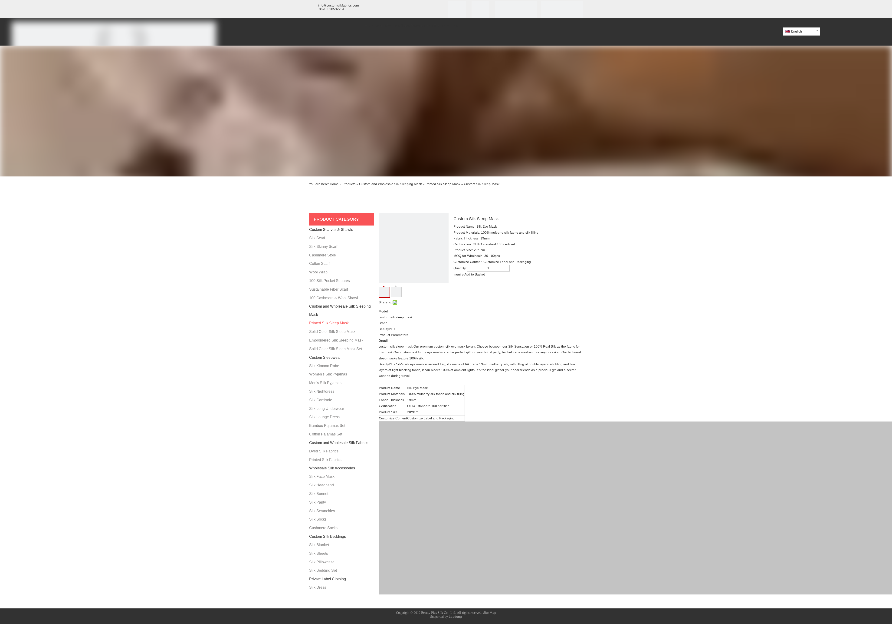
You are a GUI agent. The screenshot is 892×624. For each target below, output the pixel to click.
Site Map (489, 612)
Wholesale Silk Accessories (332, 468)
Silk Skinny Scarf (323, 247)
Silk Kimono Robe (324, 366)
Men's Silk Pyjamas (325, 383)
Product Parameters (393, 335)
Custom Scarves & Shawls (331, 230)
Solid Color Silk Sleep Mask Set (335, 349)
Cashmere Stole (322, 255)
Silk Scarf (317, 238)
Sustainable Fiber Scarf (328, 289)
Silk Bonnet (318, 494)
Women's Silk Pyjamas (328, 374)
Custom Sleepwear (325, 357)
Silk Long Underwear (326, 409)
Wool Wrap (318, 272)
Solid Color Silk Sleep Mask (332, 332)
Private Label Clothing (327, 579)
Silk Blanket (319, 545)
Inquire (458, 274)
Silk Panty (317, 502)
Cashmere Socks (323, 528)
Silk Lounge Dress (324, 417)
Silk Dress (317, 587)
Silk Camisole (320, 400)
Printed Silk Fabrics (325, 460)
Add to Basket (474, 274)
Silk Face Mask (321, 476)
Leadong (455, 616)
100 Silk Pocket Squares (329, 281)
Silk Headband (321, 485)
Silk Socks (318, 519)
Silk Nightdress (321, 391)
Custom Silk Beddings (327, 536)
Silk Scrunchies (322, 511)
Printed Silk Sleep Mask (329, 323)
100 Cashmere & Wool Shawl (333, 298)
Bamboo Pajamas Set (327, 426)
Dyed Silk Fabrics (323, 451)
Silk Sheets (318, 553)
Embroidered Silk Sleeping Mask (336, 340)
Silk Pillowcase (321, 562)
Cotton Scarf (319, 264)
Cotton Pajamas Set (325, 434)
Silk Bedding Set (323, 570)
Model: (384, 311)
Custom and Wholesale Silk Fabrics (338, 443)
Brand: (383, 323)
